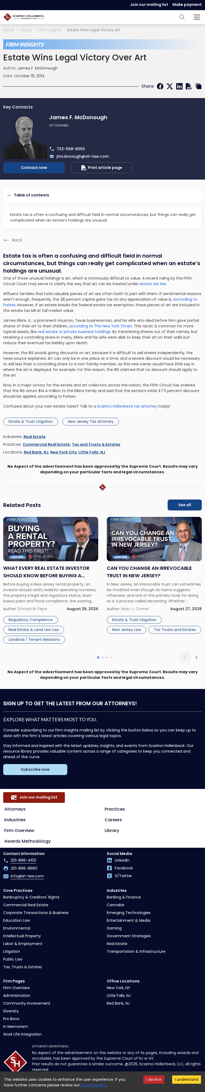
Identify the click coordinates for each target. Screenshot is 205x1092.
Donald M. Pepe (32, 608)
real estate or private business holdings (74, 331)
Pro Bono (11, 1018)
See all (184, 505)
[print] (189, 86)
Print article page (105, 167)
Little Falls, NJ (91, 452)
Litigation (11, 951)
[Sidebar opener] (197, 17)
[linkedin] (179, 86)
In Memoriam (15, 1026)
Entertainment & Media (128, 920)
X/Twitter (123, 875)
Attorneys (15, 809)
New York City (63, 452)
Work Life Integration (22, 1034)
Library (26, 30)
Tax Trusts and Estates (175, 629)
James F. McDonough (38, 68)
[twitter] (170, 86)
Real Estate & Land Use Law (34, 629)
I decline (153, 1079)
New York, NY (118, 987)
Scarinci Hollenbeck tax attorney (127, 406)
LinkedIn (122, 860)
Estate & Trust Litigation (31, 421)
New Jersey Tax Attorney (91, 421)
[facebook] (160, 86)
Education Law (16, 920)
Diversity (11, 1011)
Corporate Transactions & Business (36, 912)
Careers (113, 820)
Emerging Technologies (129, 912)
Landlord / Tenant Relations (34, 639)
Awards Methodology (27, 841)
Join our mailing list (149, 4)
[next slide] (196, 657)
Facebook (124, 868)
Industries (15, 820)
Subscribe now (35, 769)
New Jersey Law (126, 629)
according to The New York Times (100, 326)
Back (17, 240)
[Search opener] (182, 17)
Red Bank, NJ (36, 452)
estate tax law (152, 283)
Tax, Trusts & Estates (22, 967)
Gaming (114, 928)
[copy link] (198, 86)
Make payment (187, 4)
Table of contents (31, 195)
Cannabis (115, 905)
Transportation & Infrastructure (136, 951)
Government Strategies (129, 936)
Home (8, 30)
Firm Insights (49, 30)
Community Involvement (26, 1003)
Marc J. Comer (135, 608)
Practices (115, 809)
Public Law (12, 959)
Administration (16, 995)
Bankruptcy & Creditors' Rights (31, 897)
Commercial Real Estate (46, 444)
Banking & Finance (124, 897)
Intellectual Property (22, 936)
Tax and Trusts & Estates (96, 444)
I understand (186, 1079)
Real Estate (34, 436)
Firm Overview (19, 830)
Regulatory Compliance (31, 619)
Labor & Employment (22, 943)
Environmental (16, 928)
